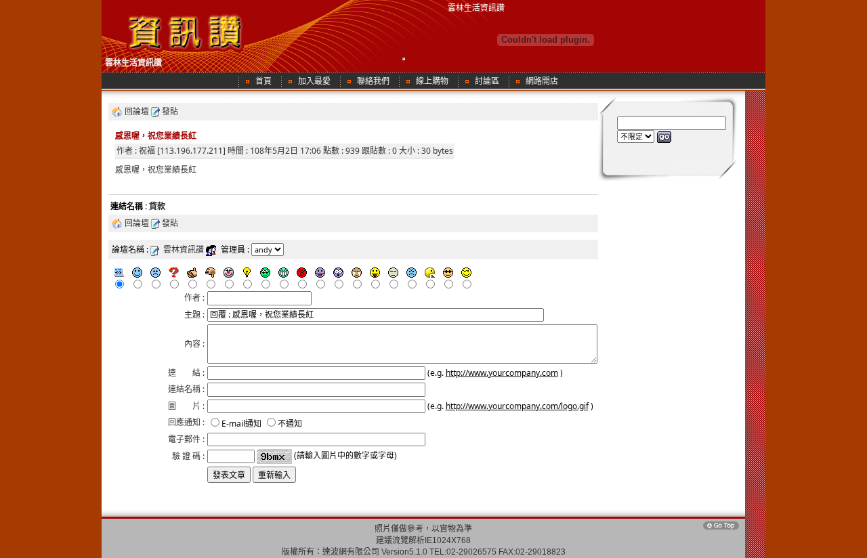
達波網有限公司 (350, 552)
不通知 (290, 423)
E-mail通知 (241, 423)
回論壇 (137, 111)
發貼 (170, 111)
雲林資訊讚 (183, 249)
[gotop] (720, 528)
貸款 (157, 206)
